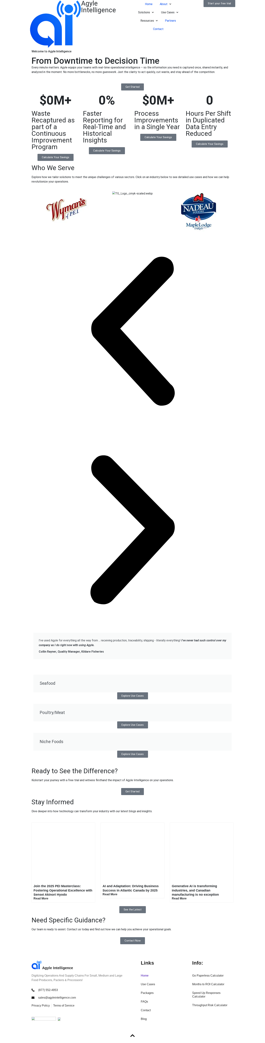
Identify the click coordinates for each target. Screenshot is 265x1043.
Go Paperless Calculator (208, 975)
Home (149, 4)
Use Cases (148, 984)
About (163, 4)
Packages (147, 992)
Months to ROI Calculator (208, 984)
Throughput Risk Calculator (209, 1005)
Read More (41, 898)
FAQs (144, 1001)
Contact (158, 29)
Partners (170, 20)
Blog (144, 1018)
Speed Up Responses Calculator (206, 994)
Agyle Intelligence (57, 968)
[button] (132, 331)
